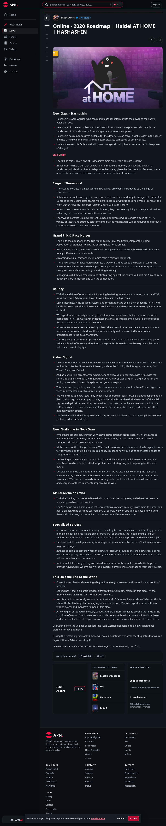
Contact (88, 781)
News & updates (92, 750)
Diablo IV (50, 773)
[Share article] (152, 40)
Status (88, 785)
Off (101, 656)
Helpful (87, 656)
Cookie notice (98, 818)
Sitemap (49, 813)
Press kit (89, 777)
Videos (88, 758)
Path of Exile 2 (52, 769)
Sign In (156, 4)
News (127, 741)
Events (128, 750)
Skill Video (59, 154)
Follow (80, 688)
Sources (89, 773)
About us (89, 769)
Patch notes (90, 745)
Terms (48, 800)
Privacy (49, 796)
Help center (130, 769)
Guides (88, 754)
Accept (133, 818)
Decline (120, 818)
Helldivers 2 (51, 781)
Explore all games (93, 737)
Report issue (130, 777)
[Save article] (160, 40)
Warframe (50, 785)
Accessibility (130, 785)
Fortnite (49, 777)
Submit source (131, 773)
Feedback (129, 781)
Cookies (49, 804)
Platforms (89, 741)
